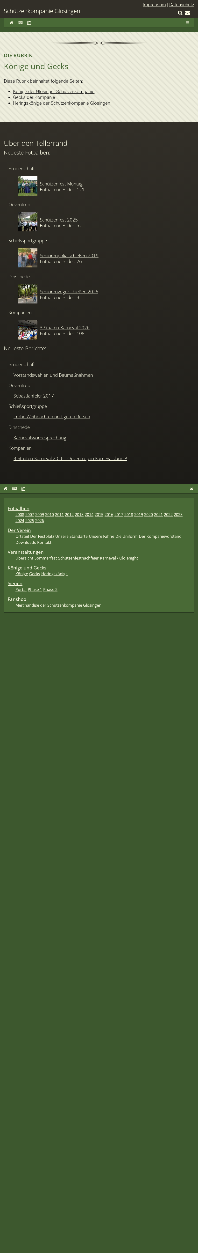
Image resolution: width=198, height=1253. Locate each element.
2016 (109, 514)
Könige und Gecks (27, 567)
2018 (128, 514)
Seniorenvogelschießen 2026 (69, 291)
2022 (168, 514)
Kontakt (44, 542)
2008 (19, 514)
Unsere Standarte (71, 536)
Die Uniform (126, 536)
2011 (59, 514)
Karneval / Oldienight (119, 558)
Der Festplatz (42, 536)
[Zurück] (191, 488)
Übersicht (24, 558)
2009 (39, 514)
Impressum (154, 4)
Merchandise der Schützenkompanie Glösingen (58, 605)
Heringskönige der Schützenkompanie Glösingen (61, 103)
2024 (19, 520)
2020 (148, 514)
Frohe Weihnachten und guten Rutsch (52, 416)
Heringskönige (54, 573)
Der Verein (19, 530)
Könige (21, 573)
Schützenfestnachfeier (78, 558)
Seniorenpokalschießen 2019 (69, 255)
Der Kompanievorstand (160, 536)
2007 (29, 514)
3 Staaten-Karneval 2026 (65, 327)
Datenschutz (181, 4)
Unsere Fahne (101, 536)
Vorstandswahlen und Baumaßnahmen (53, 375)
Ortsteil (22, 536)
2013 (79, 514)
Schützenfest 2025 (59, 219)
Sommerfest (46, 558)
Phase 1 (35, 589)
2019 (138, 514)
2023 (178, 514)
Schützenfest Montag (61, 183)
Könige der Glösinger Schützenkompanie (53, 91)
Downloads (25, 542)
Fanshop (17, 599)
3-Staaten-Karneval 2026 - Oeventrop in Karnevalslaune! (70, 458)
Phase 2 (50, 589)
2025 (29, 520)
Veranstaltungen (26, 552)
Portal (21, 589)
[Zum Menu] (187, 22)
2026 (39, 520)
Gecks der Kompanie (34, 97)
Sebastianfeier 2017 (34, 395)
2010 (49, 514)
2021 (158, 514)
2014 (89, 514)
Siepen (15, 583)
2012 (69, 514)
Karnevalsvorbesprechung (40, 437)
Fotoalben (18, 508)
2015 (99, 514)
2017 (118, 514)
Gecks (34, 573)
